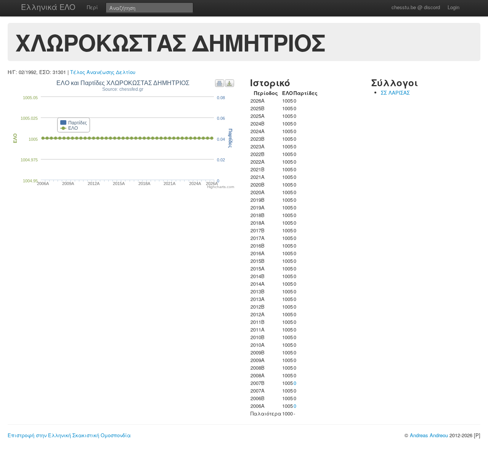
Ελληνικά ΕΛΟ (48, 6)
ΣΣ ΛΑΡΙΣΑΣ (395, 92)
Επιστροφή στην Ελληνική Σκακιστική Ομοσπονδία (69, 435)
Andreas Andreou (429, 435)
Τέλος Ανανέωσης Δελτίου (102, 72)
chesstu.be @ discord (416, 7)
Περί (92, 7)
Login (453, 7)
